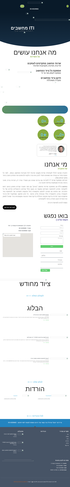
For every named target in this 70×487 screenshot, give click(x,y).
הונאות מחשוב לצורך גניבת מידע (41, 314)
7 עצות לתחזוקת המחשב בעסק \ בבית (40, 358)
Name (61, 225)
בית (68, 434)
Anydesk (15, 395)
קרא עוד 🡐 (46, 320)
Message (61, 236)
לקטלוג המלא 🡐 (35, 296)
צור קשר (67, 445)
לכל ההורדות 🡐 (35, 416)
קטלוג (67, 436)
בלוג (68, 439)
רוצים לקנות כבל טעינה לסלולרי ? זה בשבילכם (38, 337)
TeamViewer (48, 395)
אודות (67, 443)
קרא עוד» (14, 436)
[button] (22, 6)
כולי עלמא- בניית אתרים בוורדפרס (20, 481)
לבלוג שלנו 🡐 (35, 382)
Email (62, 230)
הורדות (67, 441)
